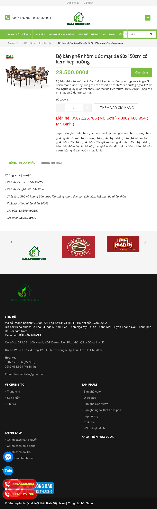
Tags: (59, 133)
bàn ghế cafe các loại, (97, 133)
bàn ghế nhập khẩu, (110, 138)
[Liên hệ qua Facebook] (8, 457)
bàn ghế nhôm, (134, 138)
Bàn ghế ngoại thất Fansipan (102, 410)
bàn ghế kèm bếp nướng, (129, 133)
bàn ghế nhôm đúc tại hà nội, (75, 146)
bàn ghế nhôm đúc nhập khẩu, (130, 142)
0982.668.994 (42, 17)
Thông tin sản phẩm (21, 163)
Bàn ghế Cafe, (73, 133)
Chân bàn (90, 422)
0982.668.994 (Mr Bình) (20, 366)
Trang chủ (13, 391)
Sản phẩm (13, 397)
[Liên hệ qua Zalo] (8, 471)
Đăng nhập (73, 2)
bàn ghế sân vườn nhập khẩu (83, 150)
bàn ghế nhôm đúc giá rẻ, (93, 142)
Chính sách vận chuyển (22, 439)
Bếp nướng (91, 416)
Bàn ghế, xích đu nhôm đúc (38, 43)
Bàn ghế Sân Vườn (96, 403)
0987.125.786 (21, 17)
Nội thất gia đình (94, 428)
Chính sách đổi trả (19, 452)
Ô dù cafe (90, 397)
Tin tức (11, 403)
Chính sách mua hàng (21, 445)
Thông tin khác (51, 163)
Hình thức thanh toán (20, 458)
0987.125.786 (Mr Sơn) (20, 362)
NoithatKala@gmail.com (25, 374)
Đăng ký (88, 2)
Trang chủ (13, 43)
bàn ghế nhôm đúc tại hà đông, (115, 146)
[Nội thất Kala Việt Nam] (79, 18)
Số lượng (62, 99)
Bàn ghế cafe (92, 391)
